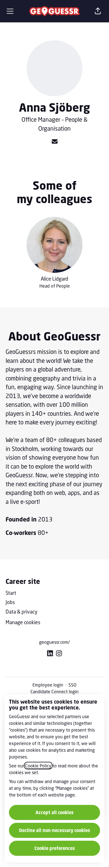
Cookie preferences (54, 848)
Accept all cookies (54, 812)
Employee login (47, 684)
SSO (72, 684)
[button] (98, 11)
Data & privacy (21, 611)
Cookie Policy (38, 765)
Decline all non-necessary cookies (54, 830)
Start (11, 593)
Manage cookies (23, 622)
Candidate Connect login (54, 691)
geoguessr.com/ (54, 642)
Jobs (10, 602)
